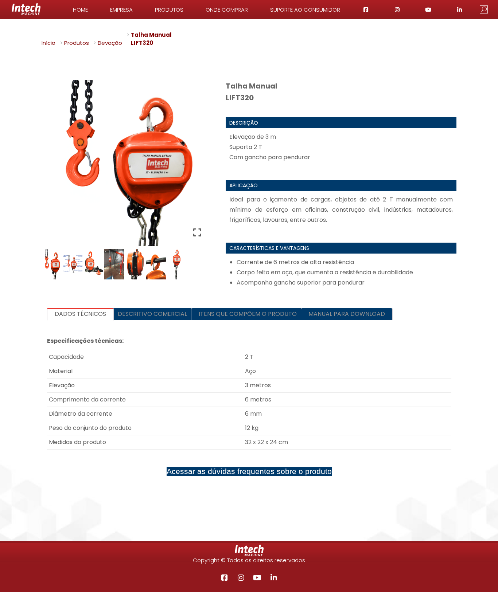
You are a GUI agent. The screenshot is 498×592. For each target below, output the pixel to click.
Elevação (110, 43)
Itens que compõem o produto (248, 314)
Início (48, 43)
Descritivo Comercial (152, 314)
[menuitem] (80, 9)
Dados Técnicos (80, 314)
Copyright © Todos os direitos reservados (249, 560)
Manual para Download (346, 314)
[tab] (80, 314)
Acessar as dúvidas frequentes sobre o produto (249, 471)
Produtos (76, 43)
